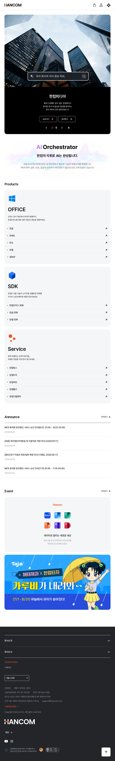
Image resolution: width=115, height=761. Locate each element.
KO (7, 732)
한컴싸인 (13, 382)
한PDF (12, 257)
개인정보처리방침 (11, 662)
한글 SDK (13, 312)
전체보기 (104, 417)
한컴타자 (13, 375)
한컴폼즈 (13, 389)
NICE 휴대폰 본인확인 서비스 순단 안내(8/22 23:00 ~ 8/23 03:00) (34, 427)
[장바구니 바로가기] (94, 5)
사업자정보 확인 (10, 706)
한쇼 (11, 242)
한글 (11, 228)
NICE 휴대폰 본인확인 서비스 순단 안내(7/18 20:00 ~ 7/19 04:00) (34, 468)
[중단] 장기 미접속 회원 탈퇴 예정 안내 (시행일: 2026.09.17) (31, 454)
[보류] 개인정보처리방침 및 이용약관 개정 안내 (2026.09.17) (31, 441)
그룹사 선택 (10, 678)
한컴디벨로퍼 (15, 396)
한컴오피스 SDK (16, 305)
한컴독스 (13, 368)
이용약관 (7, 667)
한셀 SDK (13, 319)
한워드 (12, 235)
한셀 (11, 250)
